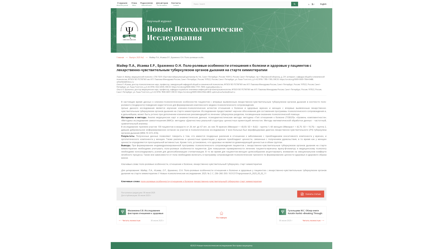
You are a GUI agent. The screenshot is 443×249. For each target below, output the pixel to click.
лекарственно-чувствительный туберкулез (216, 181)
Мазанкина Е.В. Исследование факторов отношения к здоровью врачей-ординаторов (145, 213)
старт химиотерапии (250, 181)
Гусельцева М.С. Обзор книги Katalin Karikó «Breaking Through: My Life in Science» (305, 213)
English (323, 4)
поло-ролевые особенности (155, 181)
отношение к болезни (181, 181)
